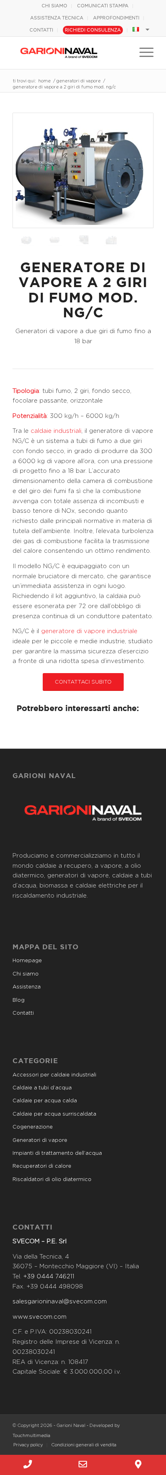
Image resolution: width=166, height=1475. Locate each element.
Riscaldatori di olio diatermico (51, 1179)
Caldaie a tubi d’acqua (42, 1088)
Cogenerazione (32, 1127)
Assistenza (26, 987)
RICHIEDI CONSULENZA (93, 30)
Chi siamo (25, 974)
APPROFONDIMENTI (116, 18)
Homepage (27, 960)
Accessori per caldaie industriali (54, 1075)
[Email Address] (82, 1465)
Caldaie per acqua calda (44, 1101)
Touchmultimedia (31, 1435)
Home (44, 81)
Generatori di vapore (78, 81)
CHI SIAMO (54, 6)
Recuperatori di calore (41, 1166)
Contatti (23, 1013)
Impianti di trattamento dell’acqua (57, 1153)
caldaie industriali (56, 431)
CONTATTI (41, 30)
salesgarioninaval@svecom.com (59, 1302)
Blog (18, 1000)
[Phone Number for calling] (27, 1465)
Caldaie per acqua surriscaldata (54, 1114)
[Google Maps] (138, 1465)
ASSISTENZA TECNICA (56, 18)
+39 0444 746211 (48, 1277)
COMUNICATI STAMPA (103, 6)
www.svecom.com (39, 1317)
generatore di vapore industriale (89, 631)
